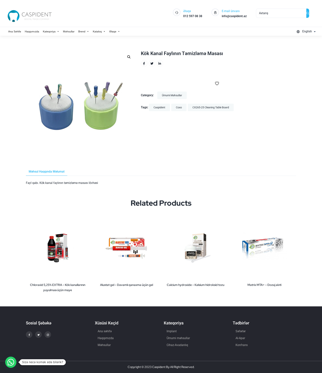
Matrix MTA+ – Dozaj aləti (264, 285)
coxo (179, 107)
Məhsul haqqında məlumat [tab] (46, 171)
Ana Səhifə (14, 31)
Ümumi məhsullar (172, 95)
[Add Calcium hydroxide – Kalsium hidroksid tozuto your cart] (223, 266)
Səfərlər (241, 331)
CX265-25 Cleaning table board (210, 107)
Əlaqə (112, 31)
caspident (159, 107)
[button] (129, 57)
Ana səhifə (105, 331)
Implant (172, 331)
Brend (81, 31)
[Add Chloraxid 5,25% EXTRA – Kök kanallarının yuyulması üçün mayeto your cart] (85, 266)
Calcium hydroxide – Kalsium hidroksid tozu (195, 285)
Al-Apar (240, 338)
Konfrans (242, 345)
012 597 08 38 (192, 16)
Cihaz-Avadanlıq (177, 345)
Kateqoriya (49, 31)
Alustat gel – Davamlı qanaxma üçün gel (126, 285)
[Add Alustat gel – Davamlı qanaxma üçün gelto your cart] (154, 266)
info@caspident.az (234, 16)
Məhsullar (69, 31)
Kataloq (97, 31)
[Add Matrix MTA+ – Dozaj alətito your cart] (292, 266)
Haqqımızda (32, 31)
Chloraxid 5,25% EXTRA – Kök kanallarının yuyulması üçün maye (57, 287)
